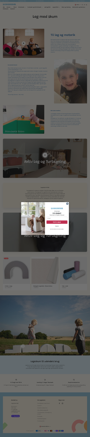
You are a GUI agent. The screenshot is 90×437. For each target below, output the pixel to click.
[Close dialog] (67, 204)
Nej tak (57, 226)
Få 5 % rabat (57, 222)
